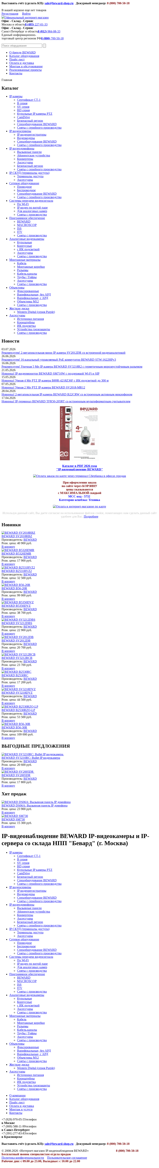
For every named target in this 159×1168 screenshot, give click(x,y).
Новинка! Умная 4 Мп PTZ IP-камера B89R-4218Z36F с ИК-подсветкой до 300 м (55, 380)
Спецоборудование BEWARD (37, 124)
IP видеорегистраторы (31, 134)
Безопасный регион (30, 120)
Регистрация (10, 13)
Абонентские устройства (33, 155)
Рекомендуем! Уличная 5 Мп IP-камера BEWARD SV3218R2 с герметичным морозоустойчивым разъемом (72, 366)
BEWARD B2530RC (15, 675)
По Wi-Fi (23, 204)
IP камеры (15, 96)
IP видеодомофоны (21, 148)
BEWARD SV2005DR (16, 775)
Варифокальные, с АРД (32, 298)
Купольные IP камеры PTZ (34, 113)
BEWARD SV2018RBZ (17, 536)
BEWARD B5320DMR (16, 553)
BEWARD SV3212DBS (17, 623)
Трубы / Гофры (27, 277)
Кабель (21, 263)
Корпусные (24, 245)
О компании (17, 1095)
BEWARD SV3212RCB (17, 658)
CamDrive (23, 117)
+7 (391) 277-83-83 (14, 1133)
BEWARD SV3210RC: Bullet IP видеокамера (31, 757)
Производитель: (12, 539)
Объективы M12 (28, 301)
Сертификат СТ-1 (29, 99)
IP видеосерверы (20, 131)
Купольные (24, 242)
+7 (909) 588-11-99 (14, 1126)
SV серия (23, 106)
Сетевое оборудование (24, 183)
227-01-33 (36, 24)
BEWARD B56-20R (14, 588)
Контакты (15, 73)
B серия (22, 103)
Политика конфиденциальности (23, 1157)
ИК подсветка (26, 325)
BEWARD (23, 221)
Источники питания (30, 318)
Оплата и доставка (21, 63)
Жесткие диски (19, 308)
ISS (19, 228)
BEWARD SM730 (13, 819)
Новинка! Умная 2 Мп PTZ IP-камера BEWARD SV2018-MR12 (43, 387)
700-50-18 (52, 38)
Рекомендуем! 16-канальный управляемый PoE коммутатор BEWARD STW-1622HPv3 (59, 359)
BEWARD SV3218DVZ (17, 692)
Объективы (16, 287)
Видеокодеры (26, 138)
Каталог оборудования (24, 56)
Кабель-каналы (27, 273)
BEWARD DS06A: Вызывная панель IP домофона (34, 805)
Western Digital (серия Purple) (36, 312)
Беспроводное (26, 190)
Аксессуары (25, 162)
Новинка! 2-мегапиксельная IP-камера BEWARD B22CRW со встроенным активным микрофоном (67, 394)
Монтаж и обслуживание (26, 66)
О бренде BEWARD (22, 52)
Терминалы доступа (30, 176)
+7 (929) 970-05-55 (14, 1119)
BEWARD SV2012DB (16, 640)
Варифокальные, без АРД (34, 294)
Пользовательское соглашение (67, 1157)
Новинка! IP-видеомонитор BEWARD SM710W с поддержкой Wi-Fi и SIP (50, 373)
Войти (26, 13)
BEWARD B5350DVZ (16, 605)
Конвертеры (25, 159)
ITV (19, 232)
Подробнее (91, 516)
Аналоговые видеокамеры (26, 239)
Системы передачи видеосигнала (31, 200)
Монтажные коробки (31, 266)
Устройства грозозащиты (33, 329)
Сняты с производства (32, 214)
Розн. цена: (9, 543)
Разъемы (22, 270)
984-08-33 (49, 31)
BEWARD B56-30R (14, 727)
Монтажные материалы (25, 259)
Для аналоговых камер (32, 211)
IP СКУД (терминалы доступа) (29, 172)
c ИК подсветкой (28, 249)
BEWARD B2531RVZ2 (17, 571)
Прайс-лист (17, 59)
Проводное (24, 186)
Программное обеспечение (27, 218)
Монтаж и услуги (21, 1109)
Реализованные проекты (25, 69)
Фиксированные (28, 291)
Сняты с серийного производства (39, 127)
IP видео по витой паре (32, 207)
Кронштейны (26, 322)
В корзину (8, 546)
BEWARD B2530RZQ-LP (18, 710)
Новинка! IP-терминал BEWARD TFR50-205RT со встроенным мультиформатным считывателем (66, 401)
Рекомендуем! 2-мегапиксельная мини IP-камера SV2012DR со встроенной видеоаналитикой (63, 352)
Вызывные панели (29, 152)
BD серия (23, 110)
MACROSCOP (27, 225)
